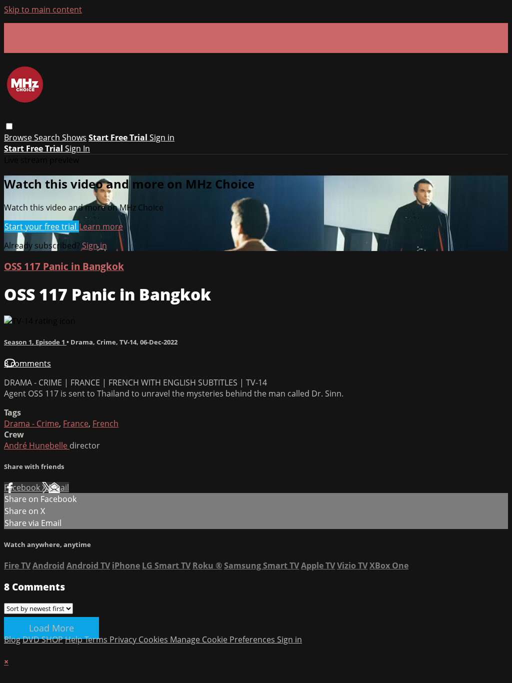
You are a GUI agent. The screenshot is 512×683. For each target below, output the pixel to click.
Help (74, 639)
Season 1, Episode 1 (35, 342)
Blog (12, 639)
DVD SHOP (42, 639)
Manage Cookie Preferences (223, 639)
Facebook (23, 487)
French (105, 423)
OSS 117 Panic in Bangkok (64, 266)
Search (48, 137)
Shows (74, 137)
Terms (97, 639)
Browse (19, 137)
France (75, 423)
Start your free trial (41, 226)
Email (58, 487)
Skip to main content (43, 9)
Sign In (77, 148)
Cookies (154, 639)
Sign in (162, 137)
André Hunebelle (37, 445)
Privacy (124, 639)
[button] (9, 126)
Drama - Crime (31, 423)
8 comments (27, 363)
